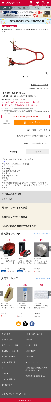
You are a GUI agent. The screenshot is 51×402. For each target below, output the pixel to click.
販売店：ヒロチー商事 (39, 85)
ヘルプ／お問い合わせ (34, 334)
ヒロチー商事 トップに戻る (36, 130)
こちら (29, 394)
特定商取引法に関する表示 (35, 376)
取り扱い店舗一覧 (8, 356)
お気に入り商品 (8, 339)
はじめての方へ (31, 351)
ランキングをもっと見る (42, 233)
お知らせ (29, 339)
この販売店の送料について (37, 88)
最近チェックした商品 (10, 345)
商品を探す (6, 334)
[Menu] (3, 3)
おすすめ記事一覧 (8, 362)
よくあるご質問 (31, 345)
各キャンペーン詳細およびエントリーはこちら (20, 105)
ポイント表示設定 (8, 379)
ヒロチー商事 (7, 199)
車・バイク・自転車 (21, 8)
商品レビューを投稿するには (35, 143)
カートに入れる (32, 122)
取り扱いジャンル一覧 (10, 351)
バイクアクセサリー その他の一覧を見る (31, 136)
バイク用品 (35, 8)
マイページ (6, 373)
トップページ (5, 8)
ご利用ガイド (7, 385)
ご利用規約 (30, 356)
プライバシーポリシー (34, 362)
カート (4, 368)
